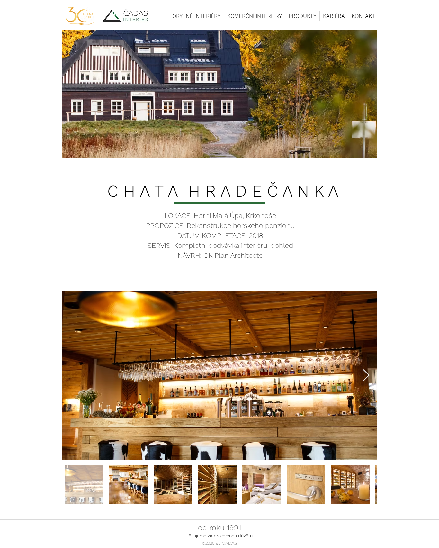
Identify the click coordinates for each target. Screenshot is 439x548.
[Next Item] (366, 375)
